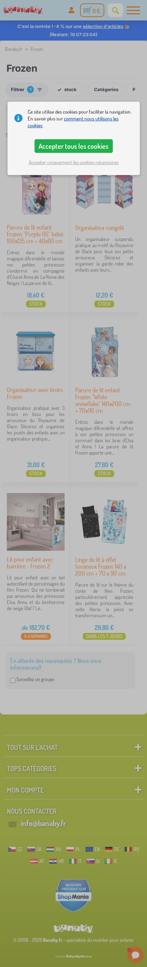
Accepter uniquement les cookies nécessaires (74, 162)
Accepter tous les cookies (73, 146)
